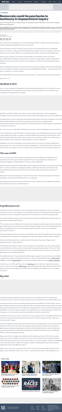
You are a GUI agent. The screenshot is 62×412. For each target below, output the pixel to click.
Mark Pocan (31, 264)
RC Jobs (43, 407)
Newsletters (33, 409)
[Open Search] (59, 1)
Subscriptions (44, 409)
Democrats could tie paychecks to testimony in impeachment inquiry (24, 17)
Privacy (37, 407)
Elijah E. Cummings (54, 260)
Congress (4, 13)
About (32, 406)
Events (32, 407)
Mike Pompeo (23, 266)
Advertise (43, 406)
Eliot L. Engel (56, 258)
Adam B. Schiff (16, 260)
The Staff (37, 409)
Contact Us (38, 406)
